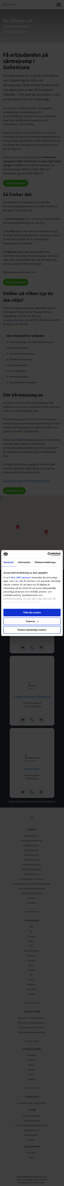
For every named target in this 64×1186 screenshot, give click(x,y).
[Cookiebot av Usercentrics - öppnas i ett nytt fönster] (48, 554)
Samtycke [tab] (8, 562)
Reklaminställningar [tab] (45, 562)
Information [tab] (24, 562)
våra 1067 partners (21, 577)
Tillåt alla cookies (32, 612)
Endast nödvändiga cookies (32, 630)
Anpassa (30, 621)
